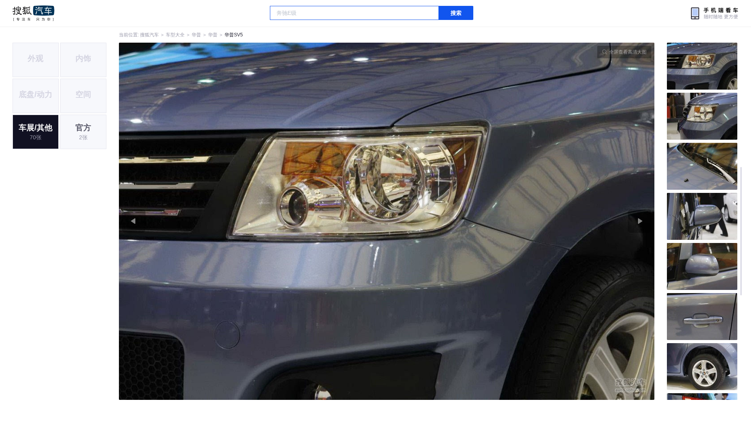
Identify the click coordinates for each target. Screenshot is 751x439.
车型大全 (175, 35)
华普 (196, 35)
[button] (253, 221)
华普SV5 (234, 35)
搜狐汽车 (33, 13)
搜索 (456, 13)
